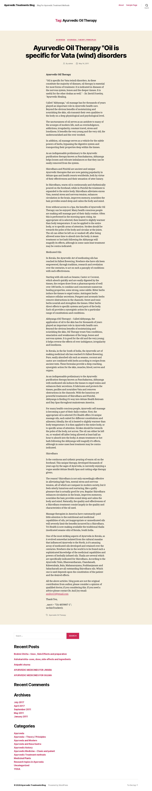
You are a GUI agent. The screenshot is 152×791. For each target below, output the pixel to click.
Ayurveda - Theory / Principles (81, 40)
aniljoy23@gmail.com (57, 594)
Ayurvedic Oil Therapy (57, 615)
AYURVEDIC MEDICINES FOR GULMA (33, 675)
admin (70, 63)
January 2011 (21, 716)
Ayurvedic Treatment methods (30, 754)
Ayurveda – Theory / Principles (30, 737)
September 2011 (22, 709)
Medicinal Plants (22, 758)
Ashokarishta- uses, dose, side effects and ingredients (42, 659)
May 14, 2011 (84, 63)
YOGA (17, 769)
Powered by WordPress (58, 785)
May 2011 (19, 713)
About (121, 5)
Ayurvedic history (23, 747)
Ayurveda (60, 40)
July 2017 (19, 702)
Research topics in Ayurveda (29, 762)
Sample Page (131, 5)
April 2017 (19, 706)
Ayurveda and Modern (25, 740)
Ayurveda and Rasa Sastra (27, 744)
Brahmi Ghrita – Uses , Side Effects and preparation (40, 654)
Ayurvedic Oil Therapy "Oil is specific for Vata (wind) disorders (76, 51)
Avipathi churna (22, 664)
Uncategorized (21, 765)
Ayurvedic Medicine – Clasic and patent (34, 751)
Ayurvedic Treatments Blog (19, 5)
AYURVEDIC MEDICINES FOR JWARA (33, 670)
